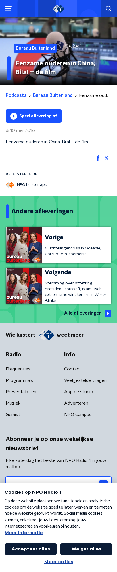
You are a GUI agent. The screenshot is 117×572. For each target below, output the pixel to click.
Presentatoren (21, 391)
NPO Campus (77, 414)
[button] (8, 8)
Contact (72, 369)
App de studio (78, 391)
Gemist (13, 414)
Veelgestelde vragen (85, 380)
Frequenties (18, 369)
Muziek (13, 403)
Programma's (19, 380)
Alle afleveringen (83, 313)
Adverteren (76, 403)
